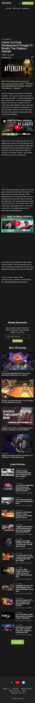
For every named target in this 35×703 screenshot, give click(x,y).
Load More (17, 642)
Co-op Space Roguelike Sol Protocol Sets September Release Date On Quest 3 (15, 374)
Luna (17, 478)
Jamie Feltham (7, 55)
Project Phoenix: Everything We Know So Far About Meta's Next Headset (23, 473)
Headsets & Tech (21, 469)
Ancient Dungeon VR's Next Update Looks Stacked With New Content (24, 602)
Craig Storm (20, 505)
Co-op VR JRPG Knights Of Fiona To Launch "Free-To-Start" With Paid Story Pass (24, 573)
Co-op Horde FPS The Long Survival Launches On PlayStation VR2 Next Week (24, 558)
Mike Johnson (20, 493)
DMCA (24, 691)
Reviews (9, 8)
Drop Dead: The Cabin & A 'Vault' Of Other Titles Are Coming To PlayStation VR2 (24, 629)
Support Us (27, 3)
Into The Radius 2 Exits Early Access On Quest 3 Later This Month (24, 616)
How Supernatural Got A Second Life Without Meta (24, 501)
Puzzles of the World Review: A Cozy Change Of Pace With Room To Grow (17, 401)
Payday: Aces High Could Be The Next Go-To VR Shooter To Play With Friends (17, 456)
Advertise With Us (17, 693)
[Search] (20, 3)
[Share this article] (32, 57)
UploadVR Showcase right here (15, 282)
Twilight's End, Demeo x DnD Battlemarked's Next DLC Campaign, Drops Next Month (17, 429)
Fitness (18, 498)
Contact (15, 688)
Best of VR (16, 8)
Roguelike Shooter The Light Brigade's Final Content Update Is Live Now (24, 588)
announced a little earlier (19, 96)
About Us (6, 688)
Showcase (25, 8)
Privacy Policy (26, 688)
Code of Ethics (14, 691)
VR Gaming (6, 39)
